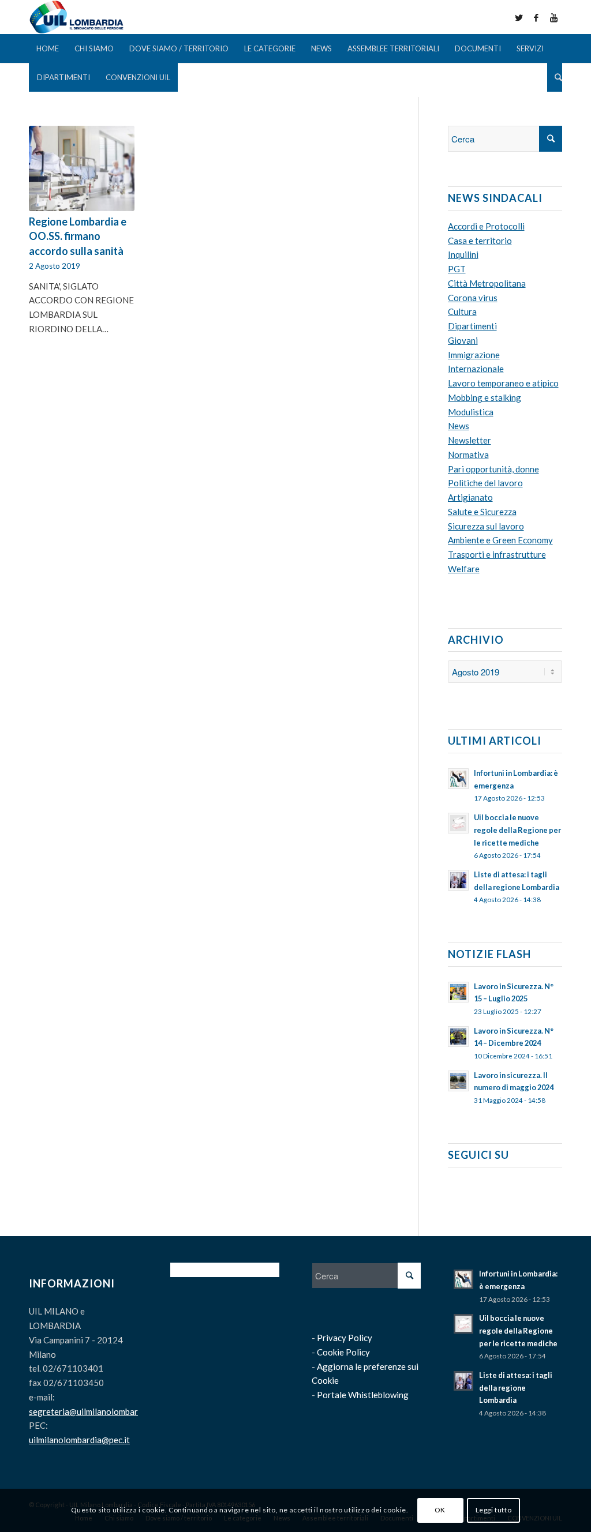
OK (440, 1509)
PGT (457, 269)
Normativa (468, 454)
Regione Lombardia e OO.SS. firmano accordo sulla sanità (77, 236)
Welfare (464, 569)
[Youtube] (553, 17)
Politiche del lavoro (485, 483)
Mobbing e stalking (484, 397)
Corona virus (473, 297)
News (458, 425)
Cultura (462, 311)
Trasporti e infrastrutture (497, 554)
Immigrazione (474, 355)
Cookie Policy (343, 1352)
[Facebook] (536, 17)
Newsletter (469, 440)
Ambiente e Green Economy (500, 540)
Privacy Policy (344, 1337)
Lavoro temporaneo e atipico (503, 383)
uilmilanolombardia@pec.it (79, 1440)
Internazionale (476, 368)
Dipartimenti (472, 326)
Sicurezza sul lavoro (486, 526)
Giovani (463, 340)
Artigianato (470, 497)
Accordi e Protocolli (486, 226)
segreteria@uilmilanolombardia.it (93, 1411)
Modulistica (470, 412)
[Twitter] (519, 17)
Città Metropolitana (487, 283)
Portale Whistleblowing (363, 1395)
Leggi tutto (494, 1509)
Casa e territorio (480, 240)
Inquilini (463, 254)
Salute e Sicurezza (482, 511)
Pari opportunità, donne (493, 469)
